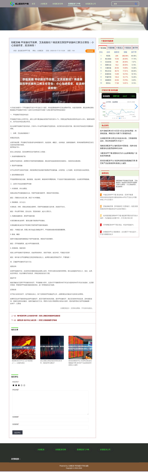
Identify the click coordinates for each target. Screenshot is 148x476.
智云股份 (108, 59)
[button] (101, 106)
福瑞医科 (108, 80)
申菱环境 (108, 77)
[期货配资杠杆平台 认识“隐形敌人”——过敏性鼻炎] (24, 347)
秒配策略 (90, 51)
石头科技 (108, 62)
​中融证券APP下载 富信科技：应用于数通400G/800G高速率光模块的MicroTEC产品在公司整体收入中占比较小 (118, 197)
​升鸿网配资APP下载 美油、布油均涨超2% (118, 225)
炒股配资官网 (58, 3)
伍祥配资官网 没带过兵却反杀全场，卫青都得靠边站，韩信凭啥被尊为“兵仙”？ (118, 139)
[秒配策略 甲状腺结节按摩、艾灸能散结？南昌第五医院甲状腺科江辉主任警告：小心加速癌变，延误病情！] (107, 183)
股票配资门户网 (74, 3)
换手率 (135, 47)
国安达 (108, 83)
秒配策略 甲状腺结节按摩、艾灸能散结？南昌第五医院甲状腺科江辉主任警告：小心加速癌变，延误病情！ (127, 183)
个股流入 (119, 47)
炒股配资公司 (90, 3)
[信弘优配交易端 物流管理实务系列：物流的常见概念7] (52, 347)
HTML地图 (84, 466)
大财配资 (43, 3)
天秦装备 (108, 68)
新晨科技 (108, 74)
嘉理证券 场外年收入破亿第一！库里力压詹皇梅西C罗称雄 (37, 320)
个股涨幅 (102, 48)
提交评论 (17, 432)
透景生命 (108, 65)
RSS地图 (78, 466)
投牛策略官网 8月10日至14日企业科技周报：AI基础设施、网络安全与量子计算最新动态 (118, 132)
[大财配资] (19, 3)
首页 (33, 3)
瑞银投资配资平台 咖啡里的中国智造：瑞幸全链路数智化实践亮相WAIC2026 (118, 146)
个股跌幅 (111, 47)
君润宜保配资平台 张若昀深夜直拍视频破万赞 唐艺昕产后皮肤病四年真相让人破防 (118, 161)
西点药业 (108, 71)
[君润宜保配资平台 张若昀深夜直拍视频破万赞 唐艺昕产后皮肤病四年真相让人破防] (80, 347)
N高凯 (108, 56)
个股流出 (127, 47)
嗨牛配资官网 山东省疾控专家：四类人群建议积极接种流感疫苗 (38, 316)
